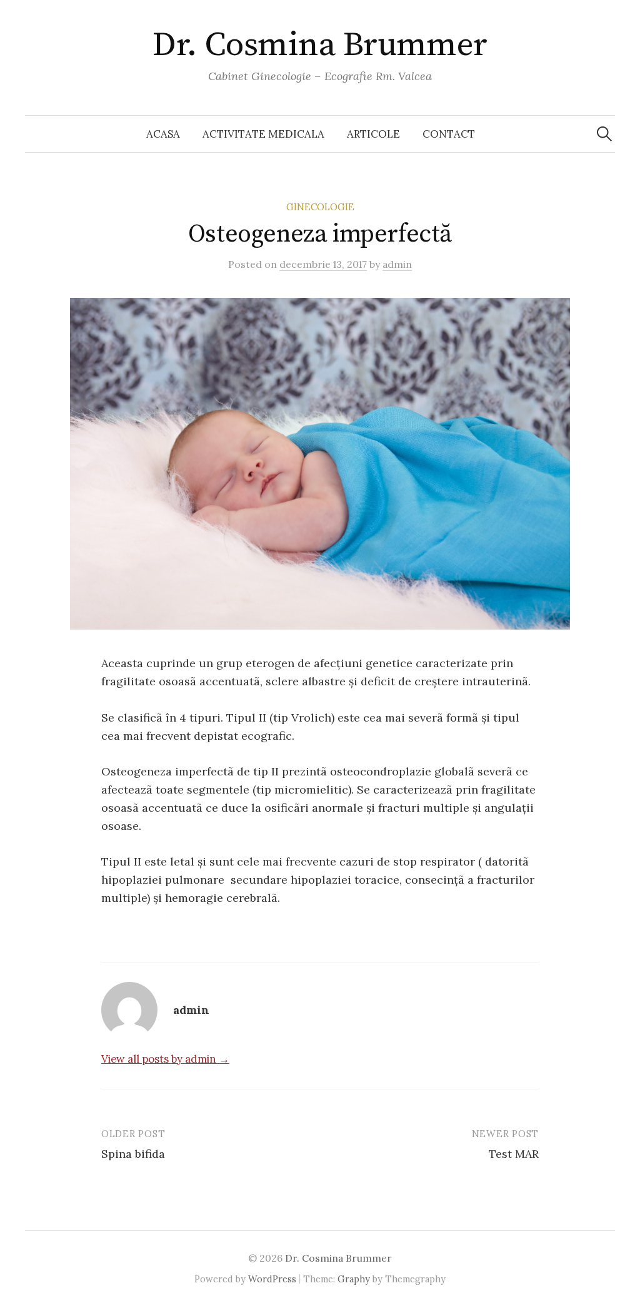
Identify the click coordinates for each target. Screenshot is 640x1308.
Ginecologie (320, 207)
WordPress (272, 1279)
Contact (448, 134)
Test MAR (514, 1154)
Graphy (354, 1279)
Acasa (163, 134)
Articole (373, 134)
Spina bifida (133, 1154)
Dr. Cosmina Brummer (320, 45)
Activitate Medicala (263, 134)
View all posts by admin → (165, 1059)
